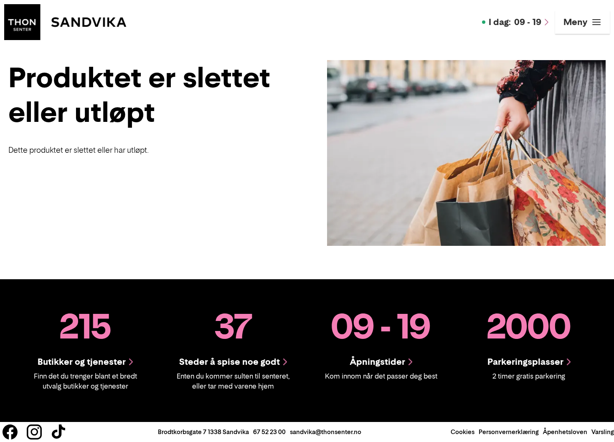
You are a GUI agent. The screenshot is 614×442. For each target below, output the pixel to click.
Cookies (462, 431)
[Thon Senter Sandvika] (65, 21)
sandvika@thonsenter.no (325, 431)
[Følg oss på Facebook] (10, 432)
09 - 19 (515, 22)
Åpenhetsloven (565, 431)
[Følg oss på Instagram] (34, 432)
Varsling (602, 431)
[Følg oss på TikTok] (58, 432)
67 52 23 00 (269, 431)
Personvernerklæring (509, 431)
